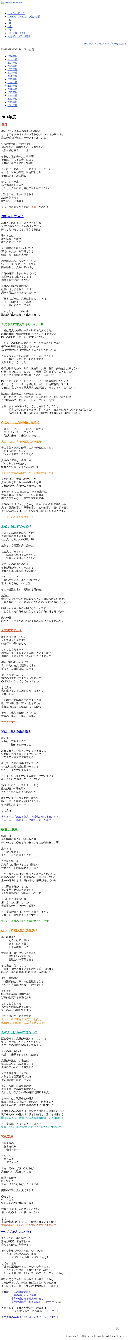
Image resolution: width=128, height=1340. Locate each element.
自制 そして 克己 (12, 216)
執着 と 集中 (9, 829)
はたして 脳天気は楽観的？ (19, 930)
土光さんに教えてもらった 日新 (22, 324)
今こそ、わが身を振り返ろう (20, 422)
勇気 (4, 124)
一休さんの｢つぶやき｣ (16, 1231)
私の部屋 (7, 1136)
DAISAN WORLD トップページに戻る (105, 43)
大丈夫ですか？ (11, 630)
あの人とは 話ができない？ (19, 1032)
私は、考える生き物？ (16, 731)
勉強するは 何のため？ (16, 526)
